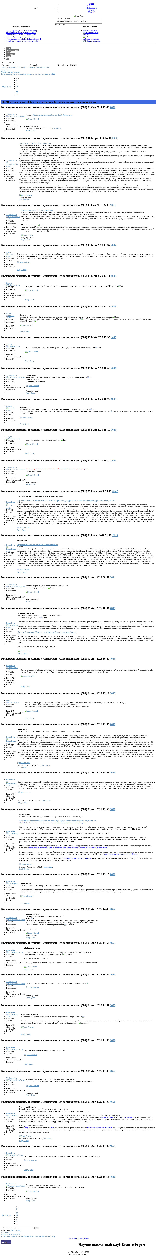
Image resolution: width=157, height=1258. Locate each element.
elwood (9, 252)
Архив (91, 4)
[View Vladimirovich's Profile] (15, 116)
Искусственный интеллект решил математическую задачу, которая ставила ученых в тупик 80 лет (57, 821)
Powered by (72, 1238)
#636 (113, 306)
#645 (112, 608)
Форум (91, 10)
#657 (112, 1071)
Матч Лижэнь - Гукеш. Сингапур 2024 (21, 35)
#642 (115, 491)
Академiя (5, 70)
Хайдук (9, 283)
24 (17, 93)
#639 (113, 398)
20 (17, 84)
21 (17, 87)
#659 (112, 1145)
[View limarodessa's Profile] (11, 508)
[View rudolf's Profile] (12, 703)
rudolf (8, 700)
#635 (113, 275)
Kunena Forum (83, 1238)
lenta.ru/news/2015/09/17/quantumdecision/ (37, 210)
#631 (112, 107)
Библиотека (91, 6)
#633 (113, 205)
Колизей (91, 12)
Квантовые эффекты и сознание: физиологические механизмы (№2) (28, 74)
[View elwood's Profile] (11, 256)
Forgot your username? (27, 67)
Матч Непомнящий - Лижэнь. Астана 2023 (22, 41)
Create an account (42, 67)
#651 (112, 874)
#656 (112, 1040)
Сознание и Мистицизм (10, 72)
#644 (112, 577)
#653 (112, 942)
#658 (112, 1101)
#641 (113, 460)
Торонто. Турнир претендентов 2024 (20, 37)
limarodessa (10, 502)
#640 (113, 429)
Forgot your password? (10, 67)
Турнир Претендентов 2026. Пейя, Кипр (21, 31)
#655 (112, 1005)
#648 (112, 724)
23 (17, 91)
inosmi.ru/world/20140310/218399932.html (35, 143)
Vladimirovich (11, 114)
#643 (115, 535)
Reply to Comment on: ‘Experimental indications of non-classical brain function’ (47, 632)
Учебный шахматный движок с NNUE (21, 33)
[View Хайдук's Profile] (13, 285)
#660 (112, 1176)
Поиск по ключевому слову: (68, 21)
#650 (112, 809)
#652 (112, 909)
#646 (112, 658)
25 (17, 95)
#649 (112, 772)
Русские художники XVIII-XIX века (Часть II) (23, 39)
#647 (112, 693)
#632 (115, 138)
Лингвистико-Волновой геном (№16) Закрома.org (52, 115)
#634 (113, 245)
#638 (113, 368)
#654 (112, 974)
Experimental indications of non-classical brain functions (37, 545)
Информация (92, 8)
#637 (113, 337)
